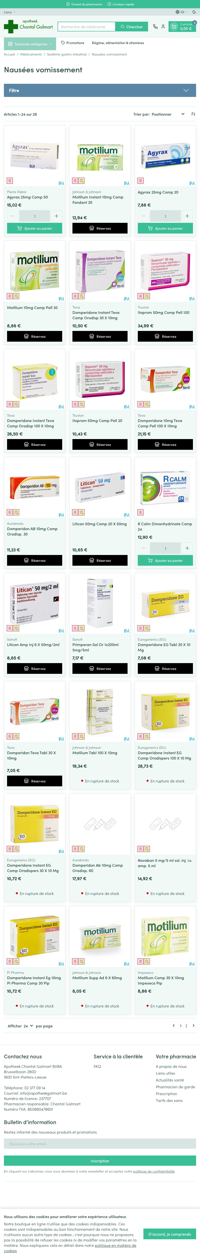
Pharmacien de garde (175, 1086)
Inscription (100, 1160)
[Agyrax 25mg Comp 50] (34, 155)
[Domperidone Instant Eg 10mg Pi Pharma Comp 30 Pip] (34, 936)
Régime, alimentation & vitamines (118, 42)
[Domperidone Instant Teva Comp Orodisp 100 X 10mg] (34, 379)
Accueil (9, 54)
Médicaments (31, 54)
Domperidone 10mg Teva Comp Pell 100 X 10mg (160, 423)
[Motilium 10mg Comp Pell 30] (34, 271)
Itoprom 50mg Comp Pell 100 (163, 312)
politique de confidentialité (154, 1171)
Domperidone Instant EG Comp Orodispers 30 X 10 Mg (33, 867)
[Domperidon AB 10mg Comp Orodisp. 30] (34, 487)
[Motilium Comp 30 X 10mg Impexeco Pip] (165, 936)
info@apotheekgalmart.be (43, 1093)
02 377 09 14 (34, 1087)
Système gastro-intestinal (67, 54)
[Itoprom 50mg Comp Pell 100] (165, 271)
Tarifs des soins (169, 1100)
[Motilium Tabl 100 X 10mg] (100, 711)
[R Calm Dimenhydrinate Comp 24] (165, 487)
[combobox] (87, 26)
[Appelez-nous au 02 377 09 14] (155, 26)
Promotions (75, 42)
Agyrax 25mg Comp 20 (158, 192)
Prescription (166, 1093)
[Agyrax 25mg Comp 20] (165, 155)
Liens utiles (165, 1073)
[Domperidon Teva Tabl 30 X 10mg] (34, 711)
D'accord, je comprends (170, 1234)
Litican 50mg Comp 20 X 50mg (99, 523)
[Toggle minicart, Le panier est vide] (174, 26)
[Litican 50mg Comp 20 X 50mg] (100, 487)
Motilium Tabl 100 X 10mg (94, 752)
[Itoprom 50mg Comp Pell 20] (100, 379)
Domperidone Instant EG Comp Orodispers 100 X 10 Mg (164, 755)
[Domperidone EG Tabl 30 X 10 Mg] (165, 603)
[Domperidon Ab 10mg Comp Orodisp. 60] (100, 824)
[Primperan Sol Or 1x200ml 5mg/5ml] (100, 603)
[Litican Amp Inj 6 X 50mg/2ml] (34, 603)
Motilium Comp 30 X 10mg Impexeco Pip (161, 980)
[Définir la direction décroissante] (193, 114)
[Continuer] (192, 1025)
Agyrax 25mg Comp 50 (27, 196)
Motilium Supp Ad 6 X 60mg (97, 977)
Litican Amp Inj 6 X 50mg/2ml (33, 644)
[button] (100, 90)
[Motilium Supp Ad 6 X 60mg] (100, 936)
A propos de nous (171, 1066)
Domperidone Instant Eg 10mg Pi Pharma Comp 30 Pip (34, 980)
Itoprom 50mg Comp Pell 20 (97, 420)
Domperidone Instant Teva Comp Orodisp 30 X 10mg (96, 315)
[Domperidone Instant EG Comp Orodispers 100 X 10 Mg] (165, 711)
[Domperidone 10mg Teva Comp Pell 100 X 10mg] (165, 379)
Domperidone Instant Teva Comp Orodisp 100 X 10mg (30, 423)
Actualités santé (170, 1079)
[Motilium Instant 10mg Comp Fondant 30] (100, 155)
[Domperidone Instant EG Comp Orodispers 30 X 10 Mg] (34, 824)
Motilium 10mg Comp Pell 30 (32, 307)
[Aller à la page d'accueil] (28, 26)
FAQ (97, 1066)
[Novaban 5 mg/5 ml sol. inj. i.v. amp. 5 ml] (165, 824)
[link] (174, 1025)
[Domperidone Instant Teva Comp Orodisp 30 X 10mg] (100, 271)
